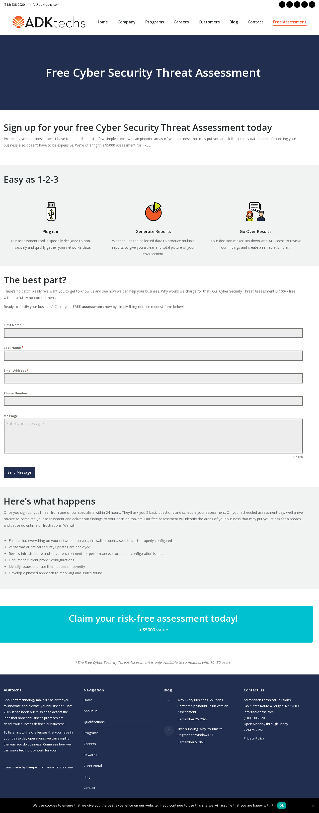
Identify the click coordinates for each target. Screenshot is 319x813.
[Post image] (169, 702)
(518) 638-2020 (14, 4)
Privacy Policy (254, 738)
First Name (14, 325)
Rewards (90, 754)
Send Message (19, 472)
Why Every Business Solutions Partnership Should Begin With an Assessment (202, 706)
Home (88, 700)
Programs (91, 733)
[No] (312, 805)
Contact (89, 787)
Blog (87, 776)
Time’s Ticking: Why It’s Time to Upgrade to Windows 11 (200, 732)
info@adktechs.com (45, 4)
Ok (281, 805)
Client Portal (93, 765)
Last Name (13, 348)
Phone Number (15, 393)
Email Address (16, 371)
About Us (90, 711)
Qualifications (94, 722)
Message (11, 416)
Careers (90, 743)
